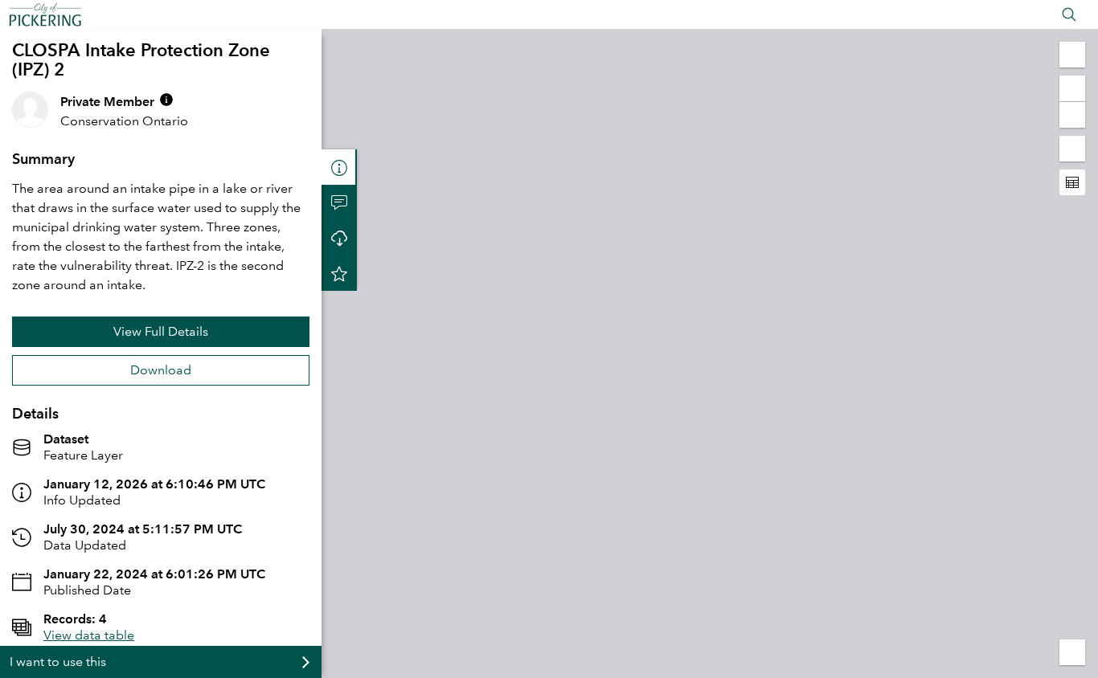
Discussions (339, 202)
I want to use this (58, 661)
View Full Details (160, 331)
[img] (166, 100)
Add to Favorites (339, 273)
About (339, 167)
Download (160, 370)
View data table (88, 635)
